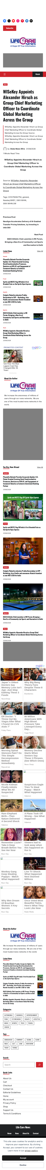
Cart (5, 1082)
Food (4, 279)
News (6, 1023)
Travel (30, 1023)
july (13, 1043)
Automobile (8, 1015)
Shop (5, 1106)
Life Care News (23, 1127)
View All (40, 251)
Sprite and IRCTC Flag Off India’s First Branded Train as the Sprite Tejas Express (17, 282)
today (6, 1047)
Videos (6, 1027)
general (25, 197)
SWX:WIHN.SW (9, 203)
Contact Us (8, 1089)
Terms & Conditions (12, 1113)
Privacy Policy (9, 1103)
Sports (5, 310)
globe (37, 1040)
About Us (7, 1078)
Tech (5, 84)
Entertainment (32, 1015)
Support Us (8, 1110)
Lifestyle (36, 1019)
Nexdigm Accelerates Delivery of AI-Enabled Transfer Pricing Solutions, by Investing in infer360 (22, 224)
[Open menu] (4, 74)
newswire (29, 1043)
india (6, 1043)
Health (5, 256)
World (15, 1047)
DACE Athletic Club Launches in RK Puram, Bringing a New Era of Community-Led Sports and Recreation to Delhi (24, 242)
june (20, 1043)
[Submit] (39, 1064)
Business (19, 1015)
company (19, 1040)
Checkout (7, 1085)
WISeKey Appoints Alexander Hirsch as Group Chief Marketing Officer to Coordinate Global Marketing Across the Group (17, 334)
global (29, 1040)
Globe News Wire (17, 149)
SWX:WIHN (21, 200)
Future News (16, 1019)
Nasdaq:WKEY (9, 200)
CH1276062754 (14, 197)
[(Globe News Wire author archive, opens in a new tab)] (5, 150)
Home (5, 1096)
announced (8, 1040)
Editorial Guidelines (12, 1092)
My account (8, 1099)
